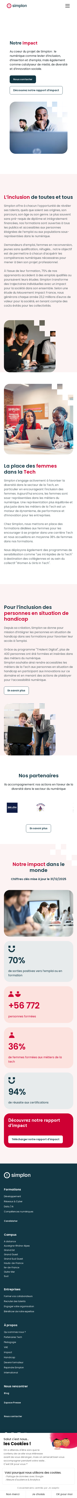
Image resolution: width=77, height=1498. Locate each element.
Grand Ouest (11, 1254)
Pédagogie (10, 1342)
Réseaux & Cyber (13, 1201)
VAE (6, 1347)
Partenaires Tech (13, 1337)
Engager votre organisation (19, 1306)
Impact (8, 1352)
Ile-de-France (11, 1267)
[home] (17, 5)
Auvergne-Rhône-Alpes (17, 1245)
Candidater (11, 1220)
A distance (10, 1241)
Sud (6, 1276)
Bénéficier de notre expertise (19, 1311)
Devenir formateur (13, 1362)
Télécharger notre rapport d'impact (35, 1139)
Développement (12, 1196)
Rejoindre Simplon (14, 1367)
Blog (6, 1393)
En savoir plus (16, 690)
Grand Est (9, 1250)
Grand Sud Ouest (13, 1258)
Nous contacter (22, 79)
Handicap (9, 1357)
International (11, 1372)
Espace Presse (12, 1402)
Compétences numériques (18, 1211)
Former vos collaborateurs (18, 1296)
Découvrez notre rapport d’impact (36, 90)
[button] (66, 5)
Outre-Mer (9, 1271)
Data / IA (8, 1206)
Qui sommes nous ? (15, 1332)
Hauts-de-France (13, 1263)
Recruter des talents (15, 1301)
